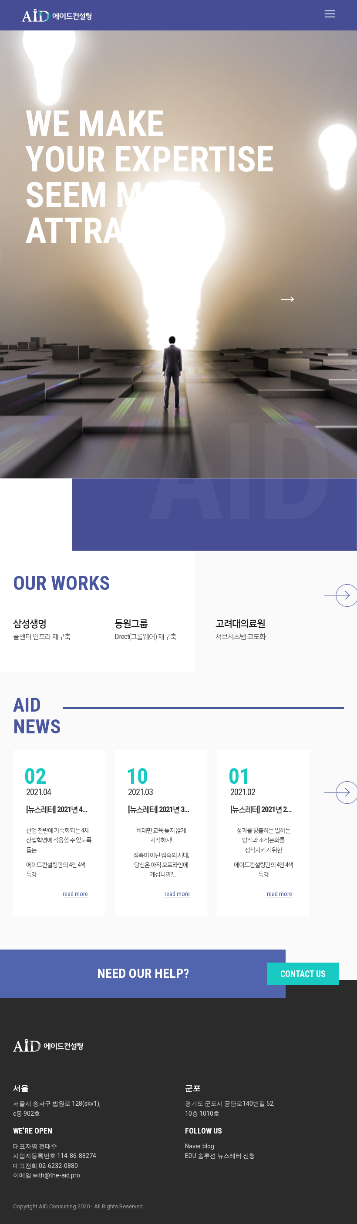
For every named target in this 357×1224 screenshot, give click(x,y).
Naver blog (199, 1146)
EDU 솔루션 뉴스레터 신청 (220, 1155)
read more (75, 894)
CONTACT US (303, 974)
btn (340, 595)
